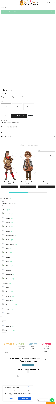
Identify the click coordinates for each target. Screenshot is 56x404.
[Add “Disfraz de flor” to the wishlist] (52, 152)
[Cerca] (30, 386)
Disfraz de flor (46, 182)
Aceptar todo (25, 398)
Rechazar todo (11, 398)
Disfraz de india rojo (9, 182)
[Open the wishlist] (30, 115)
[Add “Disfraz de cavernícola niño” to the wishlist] (33, 152)
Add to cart (18, 116)
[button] (6, 106)
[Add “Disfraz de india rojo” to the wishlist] (14, 152)
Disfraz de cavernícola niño (28, 182)
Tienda (6, 7)
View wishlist (50, 12)
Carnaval (3, 88)
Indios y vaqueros (16, 122)
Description (4, 133)
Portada (2, 7)
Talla (2, 101)
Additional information (6, 136)
